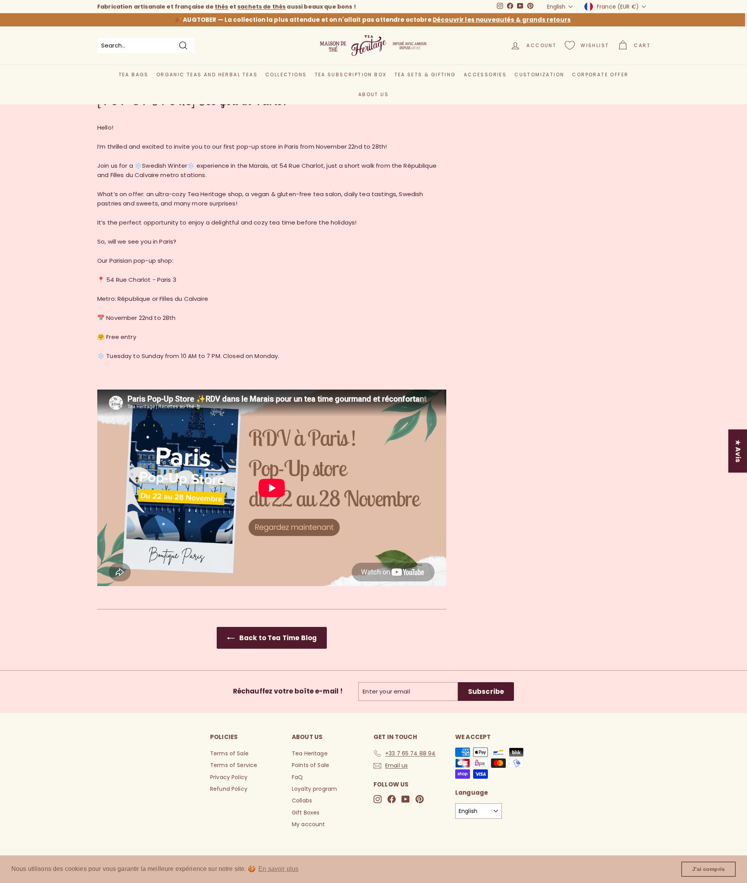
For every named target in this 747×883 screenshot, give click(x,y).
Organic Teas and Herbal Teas (207, 74)
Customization (539, 74)
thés (221, 7)
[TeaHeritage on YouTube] (406, 799)
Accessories (485, 74)
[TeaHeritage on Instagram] (378, 799)
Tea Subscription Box (351, 74)
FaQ (297, 777)
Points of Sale (310, 765)
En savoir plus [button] (278, 868)
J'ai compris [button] (708, 869)
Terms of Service (233, 765)
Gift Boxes (306, 812)
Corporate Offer (600, 74)
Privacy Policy (228, 777)
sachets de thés (261, 7)
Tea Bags (134, 74)
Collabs (302, 800)
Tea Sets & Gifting (425, 74)
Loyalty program (314, 789)
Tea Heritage (310, 753)
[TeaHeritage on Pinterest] (420, 799)
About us (373, 94)
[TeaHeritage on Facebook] (392, 799)
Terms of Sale (229, 753)
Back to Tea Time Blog (277, 638)
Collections (286, 74)
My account (308, 824)
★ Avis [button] (738, 450)
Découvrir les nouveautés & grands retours (502, 20)
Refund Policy (228, 789)
